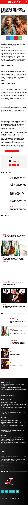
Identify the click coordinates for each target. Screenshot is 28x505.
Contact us (4, 471)
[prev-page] (2, 371)
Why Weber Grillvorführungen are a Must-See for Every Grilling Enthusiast (13, 283)
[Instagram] (13, 165)
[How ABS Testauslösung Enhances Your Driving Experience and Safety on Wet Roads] (14, 225)
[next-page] (4, 371)
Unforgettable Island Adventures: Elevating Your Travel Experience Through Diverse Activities (13, 460)
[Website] (13, 491)
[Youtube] (18, 165)
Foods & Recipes (6, 281)
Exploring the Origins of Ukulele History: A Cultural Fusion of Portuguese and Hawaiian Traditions (13, 260)
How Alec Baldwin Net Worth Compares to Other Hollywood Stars (14, 306)
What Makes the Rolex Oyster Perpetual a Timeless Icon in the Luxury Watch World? (17, 193)
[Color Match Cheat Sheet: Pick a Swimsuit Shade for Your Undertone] (5, 208)
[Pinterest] (16, 38)
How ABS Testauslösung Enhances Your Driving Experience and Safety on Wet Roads (14, 236)
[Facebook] (8, 38)
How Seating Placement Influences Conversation (11, 387)
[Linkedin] (10, 491)
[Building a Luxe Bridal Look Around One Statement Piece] (5, 178)
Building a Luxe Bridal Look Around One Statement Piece (17, 178)
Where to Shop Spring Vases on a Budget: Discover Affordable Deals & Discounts (11, 395)
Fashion (7, 6)
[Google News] (17, 491)
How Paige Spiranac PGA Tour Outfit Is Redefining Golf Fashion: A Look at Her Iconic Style (18, 186)
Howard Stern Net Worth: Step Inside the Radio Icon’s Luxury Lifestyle (17, 364)
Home (2, 6)
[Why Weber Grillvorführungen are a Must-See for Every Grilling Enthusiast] (14, 272)
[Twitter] (12, 38)
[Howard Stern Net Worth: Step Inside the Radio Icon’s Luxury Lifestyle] (5, 364)
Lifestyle (5, 257)
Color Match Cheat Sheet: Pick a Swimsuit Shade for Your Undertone (18, 208)
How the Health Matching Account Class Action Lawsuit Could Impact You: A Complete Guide (12, 402)
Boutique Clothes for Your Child (11, 151)
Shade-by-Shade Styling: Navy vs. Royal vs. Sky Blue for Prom (18, 201)
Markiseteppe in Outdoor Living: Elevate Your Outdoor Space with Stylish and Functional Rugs (13, 390)
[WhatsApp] (20, 38)
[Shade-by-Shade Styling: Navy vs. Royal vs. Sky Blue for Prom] (5, 200)
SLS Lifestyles (15, 161)
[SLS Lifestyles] (10, 161)
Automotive (6, 234)
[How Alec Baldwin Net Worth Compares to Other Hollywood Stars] (14, 295)
